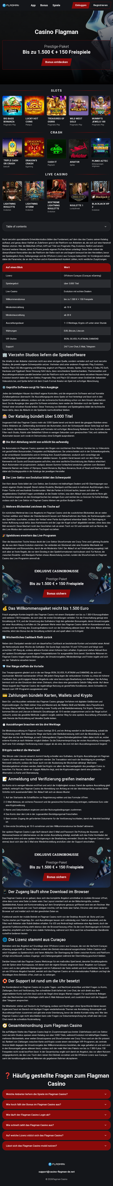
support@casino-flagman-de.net (57, 1171)
